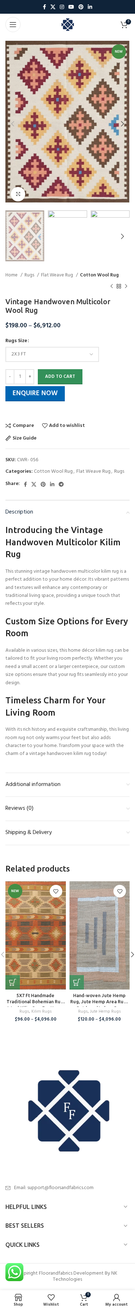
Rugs (29, 275)
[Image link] (67, 1110)
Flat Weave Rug (57, 275)
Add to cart (60, 376)
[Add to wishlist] (56, 891)
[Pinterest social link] (81, 7)
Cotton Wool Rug (99, 275)
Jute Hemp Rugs (105, 1012)
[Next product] (126, 286)
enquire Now (35, 393)
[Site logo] (67, 25)
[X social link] (53, 7)
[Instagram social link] (62, 7)
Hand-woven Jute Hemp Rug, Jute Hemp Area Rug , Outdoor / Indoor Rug (99, 1001)
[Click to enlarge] (18, 194)
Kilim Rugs (41, 1012)
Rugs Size (16, 341)
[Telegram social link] (61, 484)
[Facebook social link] (44, 7)
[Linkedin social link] (90, 7)
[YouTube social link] (71, 7)
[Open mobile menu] (13, 24)
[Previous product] (111, 286)
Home (12, 275)
